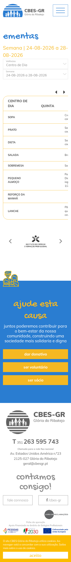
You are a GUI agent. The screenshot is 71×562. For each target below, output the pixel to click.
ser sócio (35, 380)
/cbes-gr (55, 500)
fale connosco (17, 500)
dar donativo (35, 354)
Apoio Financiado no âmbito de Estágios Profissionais (35, 524)
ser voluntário (35, 367)
